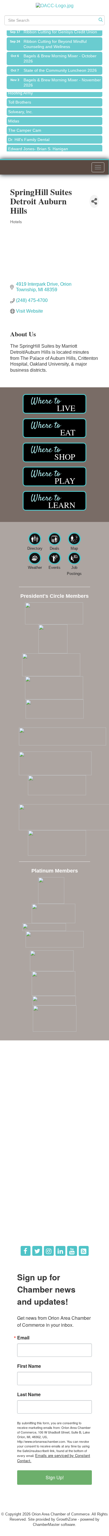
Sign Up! (55, 1477)
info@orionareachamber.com (38, 1104)
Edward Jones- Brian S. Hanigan (38, 146)
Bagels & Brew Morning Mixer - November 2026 (62, 80)
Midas (13, 118)
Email (23, 1337)
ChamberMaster (46, 1524)
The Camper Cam (24, 128)
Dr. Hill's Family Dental (28, 137)
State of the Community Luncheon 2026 (60, 68)
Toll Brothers (19, 100)
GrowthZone (66, 1519)
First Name (29, 1366)
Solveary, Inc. (20, 109)
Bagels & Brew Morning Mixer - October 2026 (60, 56)
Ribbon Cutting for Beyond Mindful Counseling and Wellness (55, 42)
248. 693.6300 (26, 1096)
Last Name (29, 1394)
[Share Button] (94, 201)
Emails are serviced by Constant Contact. (53, 1458)
